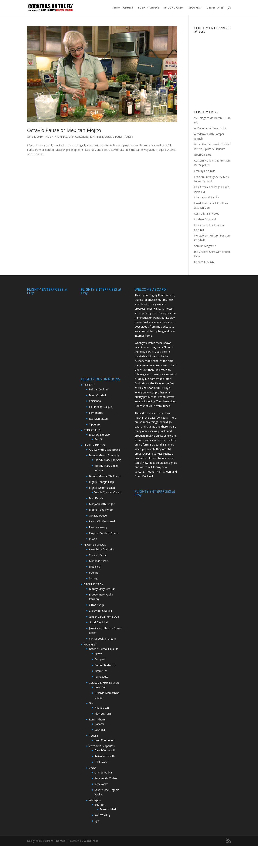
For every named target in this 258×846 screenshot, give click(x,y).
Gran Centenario (79, 136)
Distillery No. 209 (99, 434)
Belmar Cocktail (98, 389)
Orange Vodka (103, 772)
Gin (91, 703)
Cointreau (100, 687)
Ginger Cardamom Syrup (104, 616)
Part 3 (98, 439)
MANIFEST (195, 7)
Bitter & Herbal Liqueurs (103, 649)
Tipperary (94, 424)
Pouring (93, 572)
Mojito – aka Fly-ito (101, 509)
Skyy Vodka (101, 784)
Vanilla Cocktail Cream (107, 492)
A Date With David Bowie (104, 449)
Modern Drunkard (205, 219)
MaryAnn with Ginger (101, 504)
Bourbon (99, 804)
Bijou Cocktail (97, 395)
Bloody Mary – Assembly (104, 455)
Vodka (93, 768)
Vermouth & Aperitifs (102, 746)
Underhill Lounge (204, 262)
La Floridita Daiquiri (101, 407)
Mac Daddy (96, 498)
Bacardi (99, 724)
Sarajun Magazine (205, 246)
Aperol (98, 653)
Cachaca (99, 729)
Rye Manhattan (98, 418)
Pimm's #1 (100, 671)
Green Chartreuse (105, 665)
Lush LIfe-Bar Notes (206, 213)
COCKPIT (89, 385)
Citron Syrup (96, 605)
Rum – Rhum (97, 719)
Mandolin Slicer (98, 561)
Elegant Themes (54, 841)
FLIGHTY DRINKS (148, 7)
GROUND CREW (174, 7)
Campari (99, 659)
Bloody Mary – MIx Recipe (105, 476)
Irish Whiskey (102, 815)
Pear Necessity (98, 527)
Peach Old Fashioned (102, 521)
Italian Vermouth (104, 756)
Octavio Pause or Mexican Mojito (64, 130)
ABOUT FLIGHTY (123, 7)
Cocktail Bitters (98, 555)
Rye (96, 821)
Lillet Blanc (101, 762)
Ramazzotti (101, 676)
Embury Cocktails (204, 171)
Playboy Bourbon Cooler (104, 533)
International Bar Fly (206, 197)
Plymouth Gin (102, 713)
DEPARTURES (215, 7)
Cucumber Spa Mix (100, 611)
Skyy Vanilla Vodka (105, 778)
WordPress (91, 841)
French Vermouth (105, 750)
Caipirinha (95, 401)
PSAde (93, 539)
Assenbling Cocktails (101, 549)
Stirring (93, 578)
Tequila (128, 136)
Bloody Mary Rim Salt (107, 460)
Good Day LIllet (98, 622)
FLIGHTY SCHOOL (94, 544)
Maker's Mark (108, 809)
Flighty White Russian (102, 487)
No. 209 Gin (101, 707)
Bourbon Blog (202, 154)
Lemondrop (96, 412)
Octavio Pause (114, 136)
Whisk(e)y (95, 800)
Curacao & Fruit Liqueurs (104, 682)
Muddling (94, 566)
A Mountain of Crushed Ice (210, 128)
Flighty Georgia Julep (101, 482)
